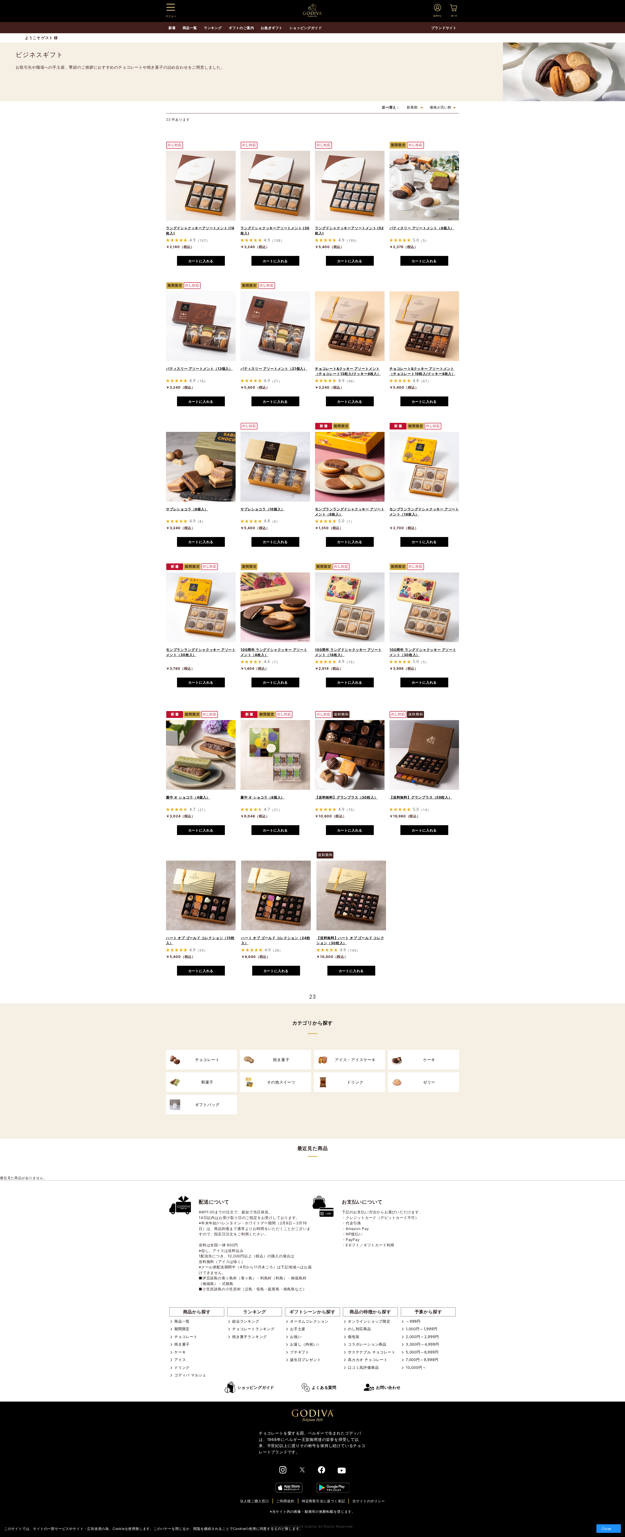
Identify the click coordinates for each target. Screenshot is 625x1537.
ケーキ (180, 1352)
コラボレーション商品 (367, 1344)
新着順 (413, 107)
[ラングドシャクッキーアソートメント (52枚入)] (350, 185)
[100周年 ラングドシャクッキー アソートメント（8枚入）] (275, 607)
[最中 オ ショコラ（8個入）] (275, 755)
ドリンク (182, 1367)
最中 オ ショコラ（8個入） (262, 797)
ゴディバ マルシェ (190, 1375)
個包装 (353, 1336)
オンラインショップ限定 (369, 1321)
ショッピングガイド (255, 1387)
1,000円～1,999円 (421, 1329)
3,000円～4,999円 (422, 1344)
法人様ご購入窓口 (254, 1501)
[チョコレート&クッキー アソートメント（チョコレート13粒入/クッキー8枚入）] (350, 326)
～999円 (413, 1321)
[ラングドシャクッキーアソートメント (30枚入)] (275, 185)
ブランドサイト (444, 28)
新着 (172, 28)
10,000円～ (416, 1367)
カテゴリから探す (312, 1023)
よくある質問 (324, 1387)
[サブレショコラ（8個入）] (201, 467)
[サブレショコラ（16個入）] (275, 467)
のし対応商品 (359, 1329)
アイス (180, 1359)
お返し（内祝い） (305, 1344)
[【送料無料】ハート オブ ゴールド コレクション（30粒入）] (351, 895)
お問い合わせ (388, 1387)
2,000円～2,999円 (422, 1336)
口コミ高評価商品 (363, 1367)
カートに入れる (201, 261)
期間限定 (182, 1329)
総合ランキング (245, 1321)
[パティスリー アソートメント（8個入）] (424, 185)
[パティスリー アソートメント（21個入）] (275, 326)
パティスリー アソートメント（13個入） (199, 368)
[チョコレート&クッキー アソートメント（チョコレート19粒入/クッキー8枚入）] (424, 326)
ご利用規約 (285, 1501)
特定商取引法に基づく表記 (323, 1501)
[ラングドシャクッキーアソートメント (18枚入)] (201, 185)
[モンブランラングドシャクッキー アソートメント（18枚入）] (424, 467)
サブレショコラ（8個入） (187, 509)
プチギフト (299, 1352)
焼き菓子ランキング (249, 1336)
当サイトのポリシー (368, 1501)
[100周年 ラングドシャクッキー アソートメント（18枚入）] (350, 607)
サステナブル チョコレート (371, 1352)
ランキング (213, 28)
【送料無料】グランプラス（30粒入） (346, 797)
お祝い (296, 1336)
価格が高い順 (440, 107)
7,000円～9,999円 (422, 1359)
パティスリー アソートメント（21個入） (273, 368)
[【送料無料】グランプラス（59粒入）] (424, 755)
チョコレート (186, 1336)
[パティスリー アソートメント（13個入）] (201, 326)
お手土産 (297, 1329)
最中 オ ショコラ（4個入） (188, 797)
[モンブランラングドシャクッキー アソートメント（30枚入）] (201, 607)
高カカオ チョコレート (368, 1359)
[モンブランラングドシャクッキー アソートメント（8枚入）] (350, 467)
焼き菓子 (182, 1344)
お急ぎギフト (271, 28)
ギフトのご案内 (241, 28)
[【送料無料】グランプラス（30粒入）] (350, 755)
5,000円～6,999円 (422, 1352)
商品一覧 (182, 1321)
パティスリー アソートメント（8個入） (421, 228)
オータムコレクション (309, 1321)
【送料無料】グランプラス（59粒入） (420, 797)
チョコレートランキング (253, 1329)
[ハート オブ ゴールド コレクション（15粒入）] (201, 895)
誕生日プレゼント (305, 1359)
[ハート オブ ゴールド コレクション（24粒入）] (276, 895)
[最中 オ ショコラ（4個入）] (201, 755)
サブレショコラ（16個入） (262, 509)
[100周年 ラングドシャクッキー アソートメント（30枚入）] (424, 607)
